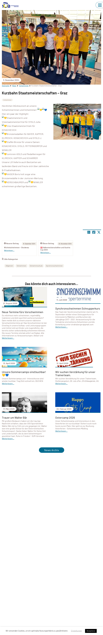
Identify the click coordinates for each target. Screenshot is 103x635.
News (14, 86)
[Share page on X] (99, 232)
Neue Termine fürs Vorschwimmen (22, 312)
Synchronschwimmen (54, 266)
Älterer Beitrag (48, 243)
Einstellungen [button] (76, 631)
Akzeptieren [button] (91, 631)
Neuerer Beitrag (12, 243)
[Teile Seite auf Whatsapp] (89, 232)
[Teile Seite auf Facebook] (94, 232)
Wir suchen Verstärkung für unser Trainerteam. (75, 373)
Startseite (5, 86)
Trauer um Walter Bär (14, 417)
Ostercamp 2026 (65, 417)
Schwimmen (24, 86)
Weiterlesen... (45, 252)
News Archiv (51, 450)
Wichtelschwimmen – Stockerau (16, 247)
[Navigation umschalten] (100, 5)
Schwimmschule (36, 266)
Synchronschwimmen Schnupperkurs (77, 308)
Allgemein (9, 266)
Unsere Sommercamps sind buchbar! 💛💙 (24, 373)
